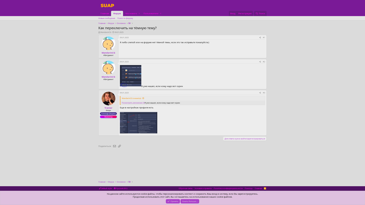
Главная (105, 13)
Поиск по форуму (125, 18)
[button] (139, 13)
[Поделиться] (260, 37)
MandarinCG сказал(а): (131, 98)
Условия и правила (203, 188)
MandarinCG (105, 32)
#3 (264, 93)
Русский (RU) (121, 188)
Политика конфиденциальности (228, 188)
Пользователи (150, 13)
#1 (264, 37)
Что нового (131, 13)
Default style (106, 188)
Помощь (249, 188)
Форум (117, 13)
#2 (264, 62)
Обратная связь (186, 188)
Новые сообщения (106, 18)
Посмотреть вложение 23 (133, 103)
